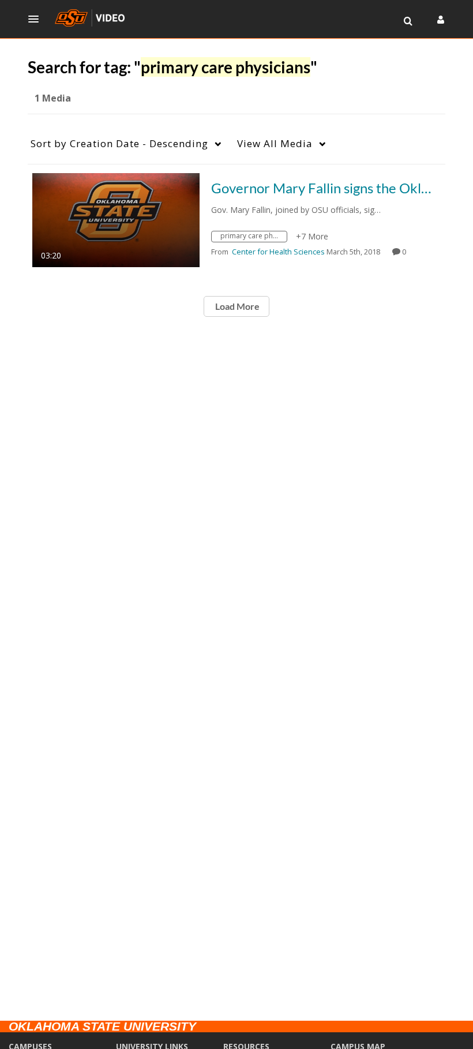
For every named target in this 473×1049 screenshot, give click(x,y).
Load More (236, 306)
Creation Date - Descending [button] (119, 143)
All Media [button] (275, 143)
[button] (37, 19)
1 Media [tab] (53, 98)
